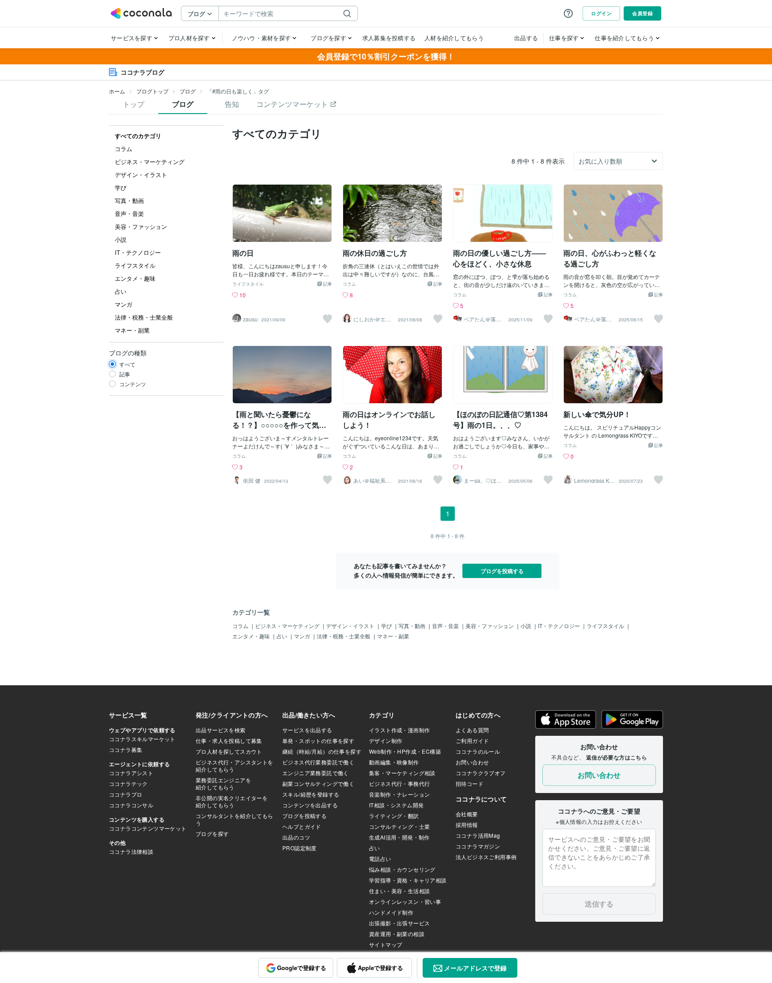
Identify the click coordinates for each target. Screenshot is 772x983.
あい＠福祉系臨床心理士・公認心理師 (372, 480)
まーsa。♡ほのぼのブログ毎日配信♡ (483, 480)
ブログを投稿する (502, 571)
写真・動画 (413, 625)
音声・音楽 (446, 625)
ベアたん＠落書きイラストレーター (482, 319)
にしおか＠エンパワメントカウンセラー (372, 319)
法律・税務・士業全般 (344, 636)
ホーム (117, 91)
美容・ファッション (490, 625)
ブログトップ (152, 91)
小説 (526, 625)
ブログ (188, 91)
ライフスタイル (248, 284)
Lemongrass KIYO (594, 480)
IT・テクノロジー (559, 625)
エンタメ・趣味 (251, 636)
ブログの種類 (128, 352)
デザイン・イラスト (351, 625)
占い (283, 636)
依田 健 (251, 480)
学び (387, 625)
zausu (250, 319)
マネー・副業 (393, 636)
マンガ (302, 636)
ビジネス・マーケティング (288, 625)
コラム (349, 284)
